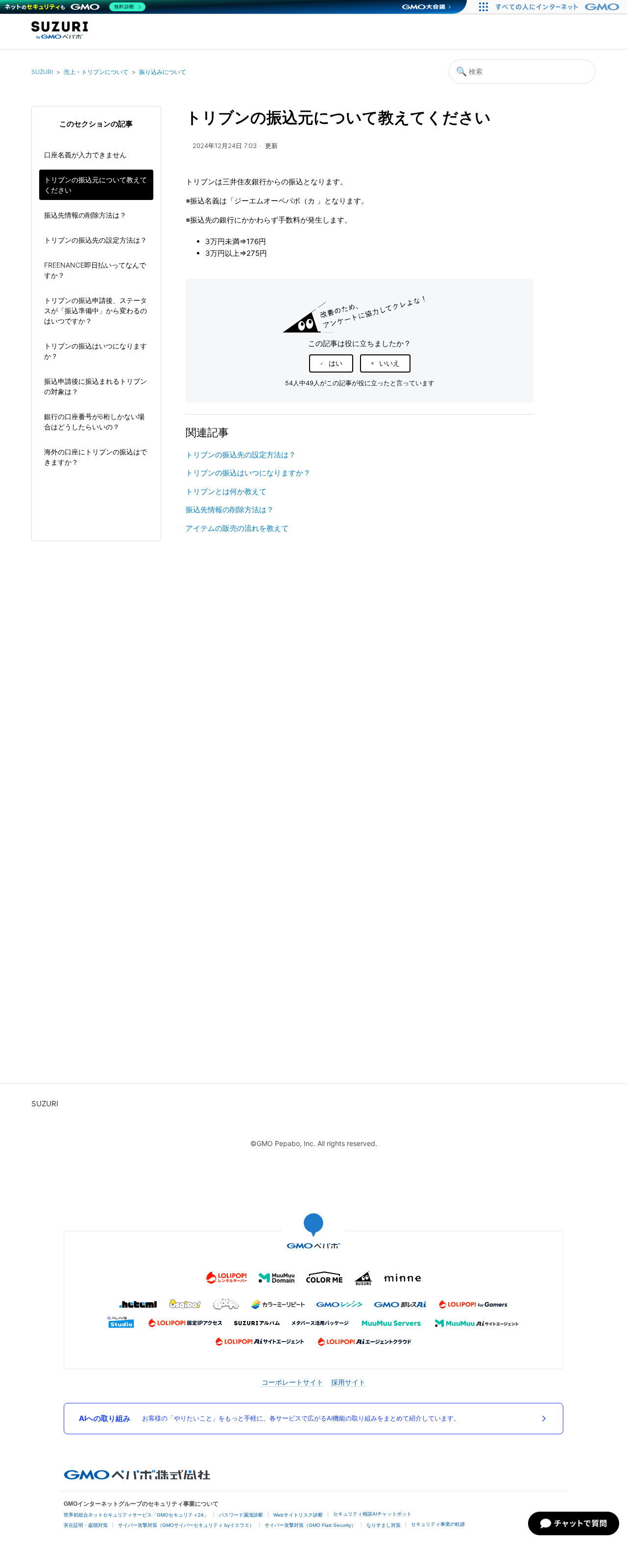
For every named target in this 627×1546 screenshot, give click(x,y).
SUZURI (42, 71)
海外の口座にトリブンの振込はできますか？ (95, 457)
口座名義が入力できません (85, 154)
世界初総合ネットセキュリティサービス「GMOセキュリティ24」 (136, 1515)
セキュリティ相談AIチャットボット (372, 1514)
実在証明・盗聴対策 (86, 1525)
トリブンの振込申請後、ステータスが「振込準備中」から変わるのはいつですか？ (95, 310)
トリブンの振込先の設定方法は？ (95, 240)
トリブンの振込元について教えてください (95, 184)
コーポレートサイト (292, 1382)
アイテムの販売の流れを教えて (237, 528)
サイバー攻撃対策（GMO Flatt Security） (310, 1525)
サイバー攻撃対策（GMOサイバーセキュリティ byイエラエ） (186, 1525)
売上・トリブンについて (96, 71)
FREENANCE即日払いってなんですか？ (95, 270)
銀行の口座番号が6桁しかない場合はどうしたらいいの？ (94, 421)
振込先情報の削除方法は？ (85, 215)
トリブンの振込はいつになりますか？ (95, 351)
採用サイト (348, 1382)
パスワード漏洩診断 (241, 1515)
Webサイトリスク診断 (298, 1515)
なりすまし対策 (383, 1525)
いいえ (389, 363)
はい (335, 363)
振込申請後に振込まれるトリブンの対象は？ (95, 386)
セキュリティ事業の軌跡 (438, 1524)
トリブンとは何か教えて (226, 491)
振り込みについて (162, 71)
